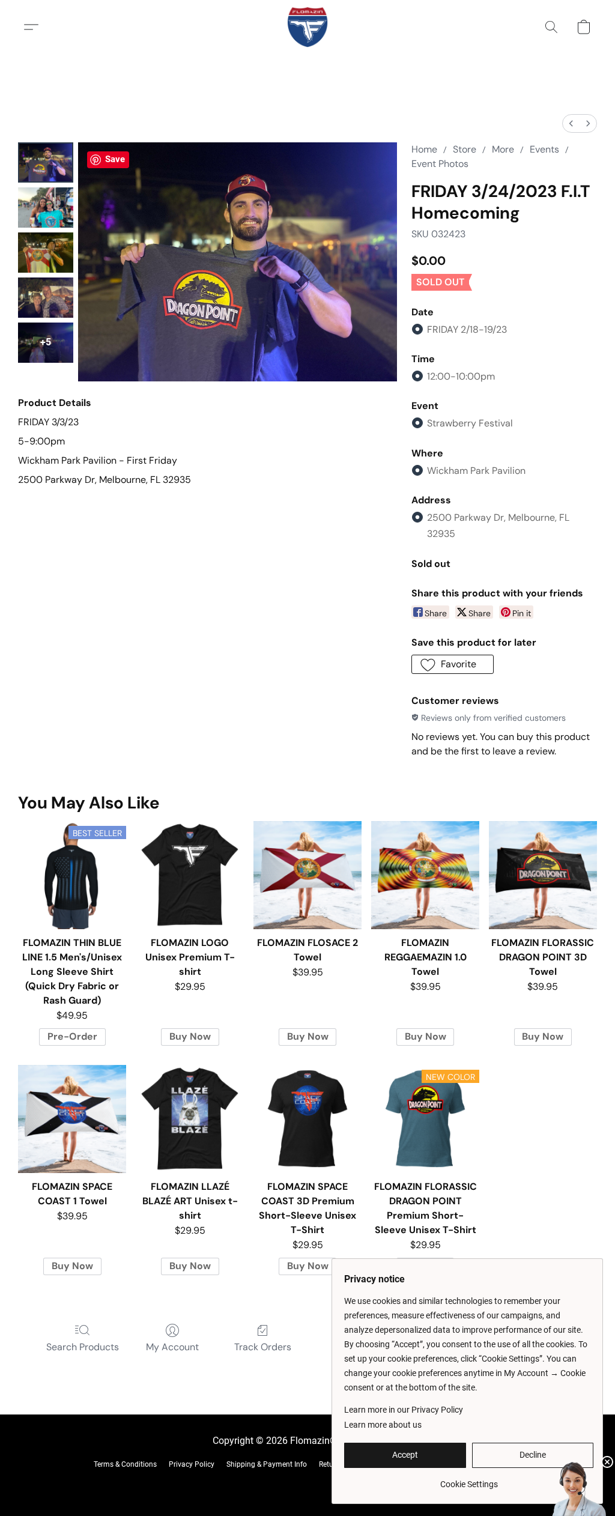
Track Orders (262, 1347)
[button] (307, 27)
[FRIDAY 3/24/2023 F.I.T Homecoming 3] (45, 297)
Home (424, 149)
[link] (468, 1479)
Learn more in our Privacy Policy (403, 1409)
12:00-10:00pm (461, 376)
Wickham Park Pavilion (476, 470)
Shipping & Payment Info (266, 1464)
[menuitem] (571, 123)
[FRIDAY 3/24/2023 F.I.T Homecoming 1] (45, 207)
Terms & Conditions (125, 1464)
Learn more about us (383, 1425)
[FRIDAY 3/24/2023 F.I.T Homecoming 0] (45, 162)
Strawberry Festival (470, 423)
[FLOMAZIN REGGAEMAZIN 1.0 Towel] (425, 875)
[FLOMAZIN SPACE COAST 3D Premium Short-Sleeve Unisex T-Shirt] (307, 1119)
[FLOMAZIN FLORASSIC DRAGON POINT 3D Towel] (543, 875)
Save (115, 159)
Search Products (82, 1347)
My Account (172, 1347)
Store (464, 149)
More (503, 149)
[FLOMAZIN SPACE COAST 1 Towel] (72, 1119)
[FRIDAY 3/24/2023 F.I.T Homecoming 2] (45, 252)
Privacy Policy (191, 1464)
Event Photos (439, 163)
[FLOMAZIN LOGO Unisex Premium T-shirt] (190, 875)
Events (544, 149)
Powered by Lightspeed (307, 1483)
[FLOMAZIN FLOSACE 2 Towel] (307, 875)
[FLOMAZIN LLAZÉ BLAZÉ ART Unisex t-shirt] (190, 1119)
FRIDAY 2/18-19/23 (467, 329)
